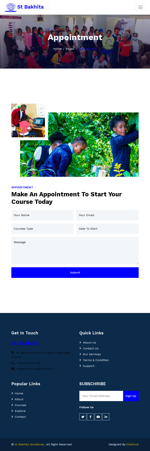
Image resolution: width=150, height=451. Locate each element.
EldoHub (132, 444)
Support (88, 366)
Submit (75, 272)
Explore (20, 411)
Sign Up (130, 396)
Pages (70, 48)
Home (57, 48)
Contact (20, 416)
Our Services (92, 354)
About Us (89, 342)
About (19, 399)
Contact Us (90, 348)
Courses (20, 405)
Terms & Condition (96, 360)
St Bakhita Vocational (30, 444)
